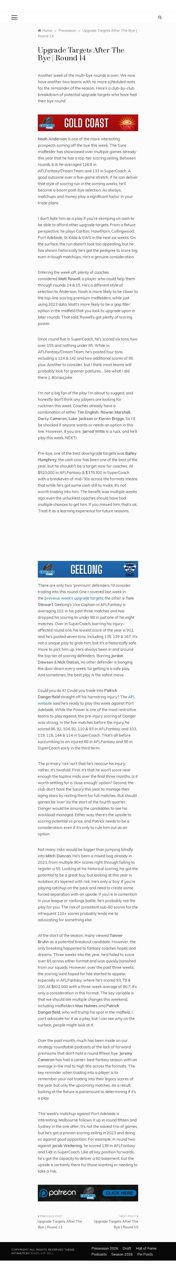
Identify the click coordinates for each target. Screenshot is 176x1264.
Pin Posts (145, 1254)
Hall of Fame (146, 1248)
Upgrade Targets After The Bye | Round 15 (116, 1224)
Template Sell (42, 1253)
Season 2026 (122, 1254)
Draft (127, 1248)
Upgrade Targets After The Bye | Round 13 (60, 1224)
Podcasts (99, 1254)
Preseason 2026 (104, 1248)
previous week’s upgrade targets (73, 598)
